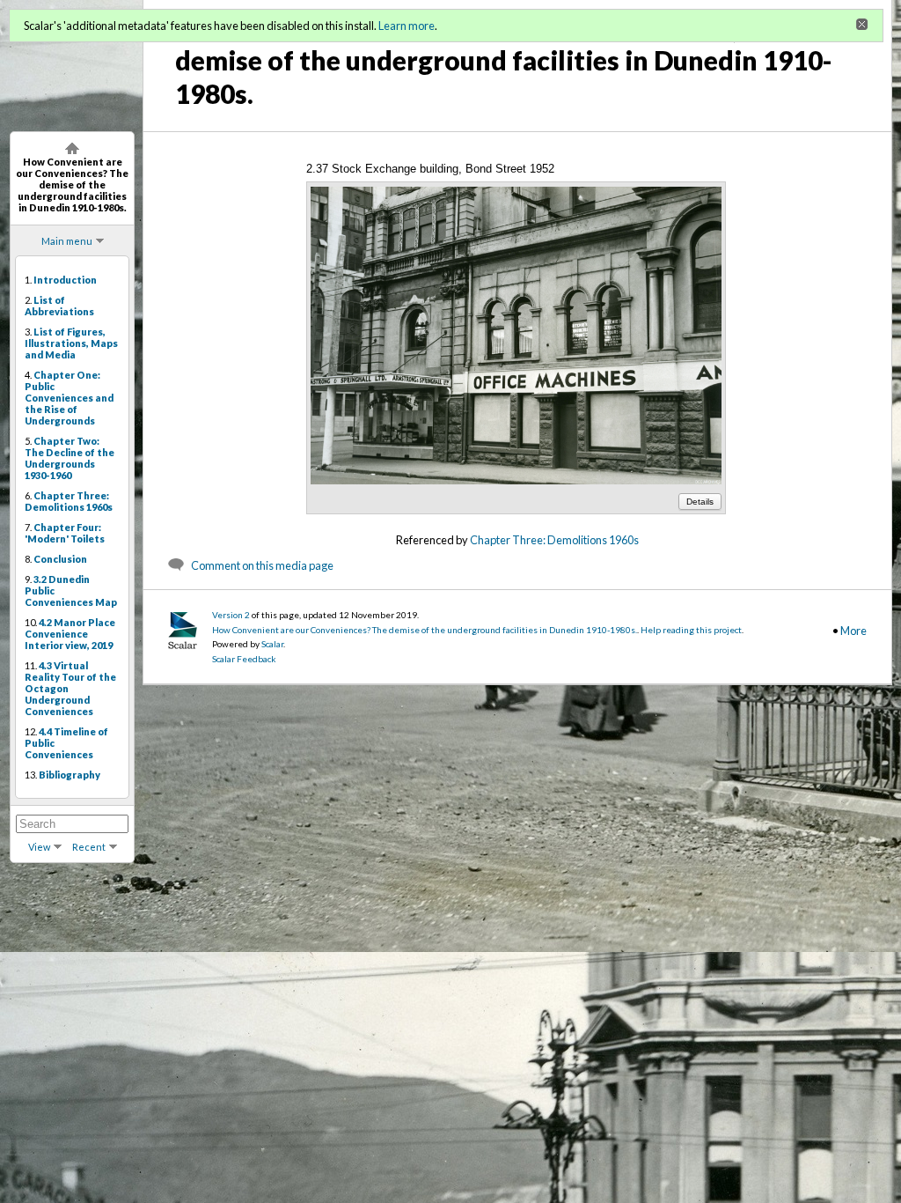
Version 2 (231, 614)
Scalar (272, 643)
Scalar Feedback (244, 658)
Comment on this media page (262, 565)
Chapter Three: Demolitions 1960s (554, 540)
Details (700, 501)
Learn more (406, 25)
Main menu (66, 241)
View (39, 846)
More (853, 631)
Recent (89, 846)
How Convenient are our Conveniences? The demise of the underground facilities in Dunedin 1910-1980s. (424, 629)
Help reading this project (691, 629)
